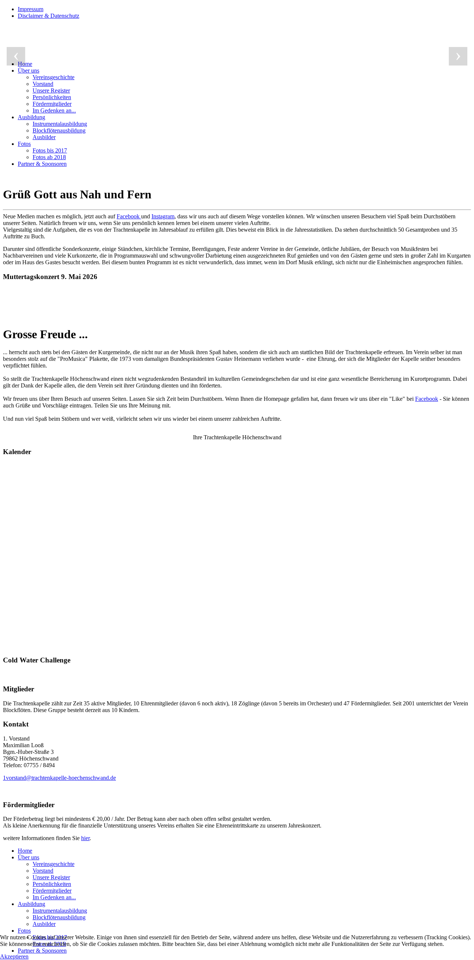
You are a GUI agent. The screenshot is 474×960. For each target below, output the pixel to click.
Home (25, 850)
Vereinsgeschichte (53, 77)
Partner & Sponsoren (42, 164)
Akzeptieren (14, 956)
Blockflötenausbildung (59, 130)
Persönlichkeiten (52, 97)
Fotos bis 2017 (50, 150)
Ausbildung (31, 117)
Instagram (162, 216)
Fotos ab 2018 (49, 157)
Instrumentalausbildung (60, 124)
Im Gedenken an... (54, 110)
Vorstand (43, 84)
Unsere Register (51, 90)
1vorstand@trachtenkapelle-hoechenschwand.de (59, 778)
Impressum (30, 9)
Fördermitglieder (52, 104)
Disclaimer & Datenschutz (48, 16)
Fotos (24, 144)
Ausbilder (44, 137)
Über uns (28, 70)
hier (85, 838)
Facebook (129, 216)
